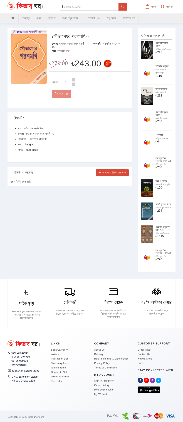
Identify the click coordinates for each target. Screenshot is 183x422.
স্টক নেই (63, 94)
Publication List (59, 358)
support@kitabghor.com (25, 370)
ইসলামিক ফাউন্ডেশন (111, 43)
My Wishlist (100, 394)
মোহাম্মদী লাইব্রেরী (162, 184)
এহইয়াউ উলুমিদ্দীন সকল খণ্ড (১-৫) (162, 228)
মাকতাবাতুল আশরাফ (163, 207)
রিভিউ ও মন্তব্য (23, 172)
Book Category (59, 349)
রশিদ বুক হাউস (161, 164)
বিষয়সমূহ (26, 18)
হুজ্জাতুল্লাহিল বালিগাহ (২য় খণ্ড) (163, 251)
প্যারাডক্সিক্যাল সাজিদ (161, 44)
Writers (55, 354)
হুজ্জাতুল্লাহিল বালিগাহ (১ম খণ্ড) (163, 159)
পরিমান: (55, 82)
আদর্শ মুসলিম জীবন (163, 204)
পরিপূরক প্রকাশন (161, 138)
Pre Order (56, 381)
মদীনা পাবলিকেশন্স (162, 233)
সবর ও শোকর (161, 181)
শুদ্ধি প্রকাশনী (160, 92)
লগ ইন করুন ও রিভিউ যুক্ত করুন (112, 172)
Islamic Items (58, 367)
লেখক (38, 18)
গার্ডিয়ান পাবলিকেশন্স (163, 49)
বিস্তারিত (19, 118)
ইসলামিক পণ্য (129, 18)
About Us (99, 349)
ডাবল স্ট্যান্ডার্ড (161, 89)
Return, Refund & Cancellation (111, 358)
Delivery (98, 354)
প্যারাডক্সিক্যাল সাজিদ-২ (161, 113)
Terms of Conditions (105, 367)
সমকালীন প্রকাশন (162, 118)
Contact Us (144, 354)
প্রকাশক (52, 18)
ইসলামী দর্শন (64, 50)
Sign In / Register (104, 380)
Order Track (144, 349)
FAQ (140, 363)
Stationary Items (60, 363)
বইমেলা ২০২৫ (94, 18)
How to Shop (145, 358)
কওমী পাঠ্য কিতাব (70, 18)
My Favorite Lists (103, 389)
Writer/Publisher (60, 376)
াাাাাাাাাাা (159, 135)
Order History (101, 385)
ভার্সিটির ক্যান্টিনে (162, 66)
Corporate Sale (59, 372)
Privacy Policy (102, 363)
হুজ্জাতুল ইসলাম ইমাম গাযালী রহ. (40, 133)
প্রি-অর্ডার (111, 18)
